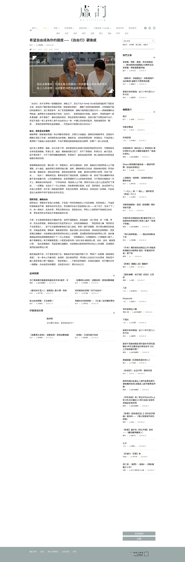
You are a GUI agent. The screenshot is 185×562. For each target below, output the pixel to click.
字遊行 (125, 456)
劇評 (75, 33)
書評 (58, 33)
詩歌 (124, 470)
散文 (124, 119)
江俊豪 (133, 363)
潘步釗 (133, 435)
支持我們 (65, 551)
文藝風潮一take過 (101, 28)
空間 (92, 33)
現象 (56, 28)
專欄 (124, 280)
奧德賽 (131, 45)
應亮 (45, 49)
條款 (74, 551)
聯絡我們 (132, 28)
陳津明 (40, 45)
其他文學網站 (53, 551)
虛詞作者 (120, 28)
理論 (109, 33)
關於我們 (33, 551)
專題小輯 (126, 312)
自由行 (40, 49)
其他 (126, 33)
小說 (124, 130)
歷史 (101, 33)
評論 (45, 28)
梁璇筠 (40, 303)
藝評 (84, 33)
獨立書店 (139, 45)
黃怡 (132, 422)
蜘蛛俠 (125, 45)
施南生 (145, 45)
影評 (66, 33)
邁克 (132, 280)
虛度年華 (83, 28)
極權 (50, 49)
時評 (118, 33)
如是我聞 (68, 28)
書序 (124, 267)
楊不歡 (40, 293)
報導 (31, 283)
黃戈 (132, 130)
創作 (34, 28)
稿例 (42, 551)
